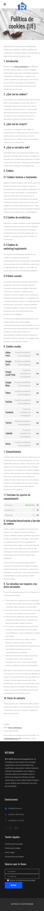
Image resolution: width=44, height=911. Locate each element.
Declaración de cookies (14, 856)
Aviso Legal (9, 852)
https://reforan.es (21, 66)
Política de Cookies (13, 848)
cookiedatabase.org (11, 738)
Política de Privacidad (14, 844)
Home (11, 32)
